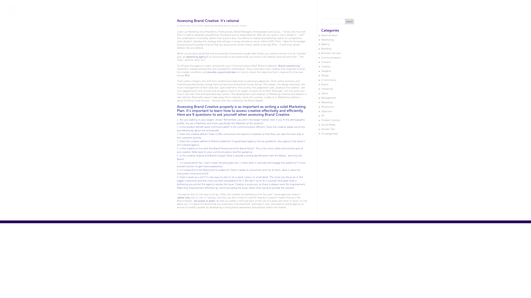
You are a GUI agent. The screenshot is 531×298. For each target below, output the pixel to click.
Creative (243, 26)
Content (326, 62)
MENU (519, 9)
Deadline (326, 71)
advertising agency (196, 56)
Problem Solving (330, 120)
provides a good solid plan (221, 72)
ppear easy (184, 197)
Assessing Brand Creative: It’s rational (208, 21)
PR (322, 115)
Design (325, 75)
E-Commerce (328, 80)
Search (349, 22)
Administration (329, 35)
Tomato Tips (328, 129)
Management (328, 97)
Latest (324, 93)
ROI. (187, 75)
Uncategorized (329, 133)
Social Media (328, 124)
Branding (219, 26)
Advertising (209, 26)
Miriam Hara (185, 26)
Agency (325, 44)
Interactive (327, 88)
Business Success (231, 26)
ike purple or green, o (206, 200)
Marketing (326, 102)
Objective (326, 111)
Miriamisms (327, 106)
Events (325, 84)
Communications (331, 57)
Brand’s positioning (289, 65)
